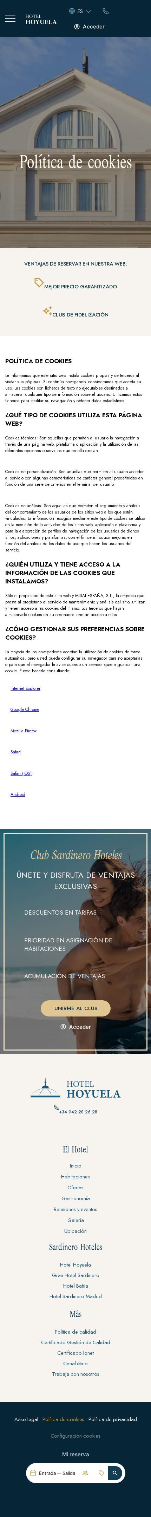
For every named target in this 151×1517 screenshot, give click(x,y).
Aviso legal (26, 1419)
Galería (75, 1220)
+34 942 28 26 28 (78, 1112)
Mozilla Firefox (24, 731)
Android (18, 794)
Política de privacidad (112, 1419)
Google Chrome (25, 709)
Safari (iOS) (21, 773)
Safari (16, 752)
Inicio (75, 1165)
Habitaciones (75, 1176)
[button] (115, 1473)
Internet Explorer (25, 688)
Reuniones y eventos (75, 1209)
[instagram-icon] (75, 1131)
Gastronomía (75, 1198)
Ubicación (75, 1231)
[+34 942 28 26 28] (56, 1107)
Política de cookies (63, 1419)
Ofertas (75, 1187)
